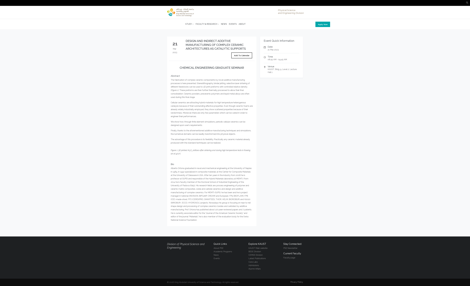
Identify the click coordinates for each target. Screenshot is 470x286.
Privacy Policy (296, 282)
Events (217, 258)
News (216, 255)
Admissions (253, 265)
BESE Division (254, 251)
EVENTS (233, 24)
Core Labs (253, 262)
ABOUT (242, 24)
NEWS (224, 24)
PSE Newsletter (290, 248)
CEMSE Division (255, 255)
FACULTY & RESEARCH (207, 24)
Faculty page (289, 258)
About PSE (218, 248)
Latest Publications (257, 258)
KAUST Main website (257, 248)
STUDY (188, 24)
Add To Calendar (241, 55)
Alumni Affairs (254, 269)
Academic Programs (223, 251)
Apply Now (323, 24)
